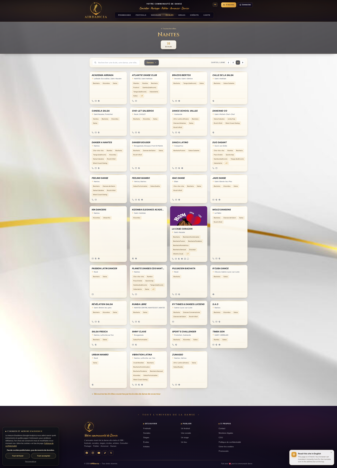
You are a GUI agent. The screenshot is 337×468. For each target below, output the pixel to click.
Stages (146, 438)
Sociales (146, 433)
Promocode (223, 451)
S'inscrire (230, 5)
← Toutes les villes (168, 28)
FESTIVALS (141, 15)
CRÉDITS (194, 15)
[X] (110, 452)
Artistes (146, 447)
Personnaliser (30, 461)
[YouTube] (98, 452)
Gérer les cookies (226, 447)
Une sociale (186, 433)
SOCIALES (156, 15)
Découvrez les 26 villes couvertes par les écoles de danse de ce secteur (127, 394)
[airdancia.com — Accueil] (89, 427)
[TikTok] (104, 452)
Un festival (185, 428)
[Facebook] (86, 452)
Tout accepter (43, 456)
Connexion (246, 5)
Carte (207, 15)
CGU (221, 438)
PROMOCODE (124, 15)
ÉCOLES (170, 15)
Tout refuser (17, 456)
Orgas (181, 15)
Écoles (146, 442)
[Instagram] (92, 452)
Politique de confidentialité (230, 442)
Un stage (185, 438)
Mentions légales (226, 433)
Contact (222, 428)
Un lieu (184, 442)
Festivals (147, 428)
